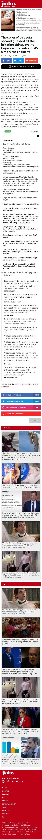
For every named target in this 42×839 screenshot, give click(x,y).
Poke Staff (4, 56)
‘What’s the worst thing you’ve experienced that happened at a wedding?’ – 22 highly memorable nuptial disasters (19, 545)
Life (2, 33)
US (3, 817)
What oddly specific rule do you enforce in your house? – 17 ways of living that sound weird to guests (21, 642)
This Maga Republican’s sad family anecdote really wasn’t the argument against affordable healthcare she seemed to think (20, 731)
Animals (5, 810)
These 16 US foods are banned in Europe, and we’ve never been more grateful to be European (21, 486)
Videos (5, 801)
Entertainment (9, 804)
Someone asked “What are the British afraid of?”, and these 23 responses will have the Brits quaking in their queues (20, 575)
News (4, 788)
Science (5, 814)
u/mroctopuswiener (23, 384)
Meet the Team (24, 834)
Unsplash (5, 387)
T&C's (4, 829)
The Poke (14, 4)
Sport (4, 807)
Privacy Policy (25, 829)
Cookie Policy (13, 829)
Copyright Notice (17, 832)
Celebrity (6, 794)
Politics (5, 791)
